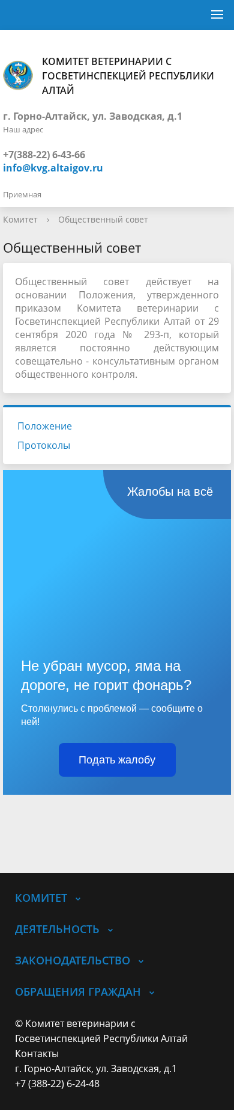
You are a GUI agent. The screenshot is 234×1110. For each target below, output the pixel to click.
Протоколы (43, 445)
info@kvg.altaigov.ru (53, 167)
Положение (44, 426)
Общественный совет (103, 219)
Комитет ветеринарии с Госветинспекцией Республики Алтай (128, 76)
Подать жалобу (117, 760)
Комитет (20, 219)
